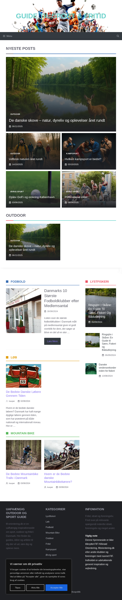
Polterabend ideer (76, 197)
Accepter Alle (56, 587)
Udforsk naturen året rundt (25, 159)
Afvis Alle (35, 587)
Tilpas (17, 587)
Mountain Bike (53, 532)
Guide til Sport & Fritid (61, 16)
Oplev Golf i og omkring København (32, 197)
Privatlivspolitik (73, 592)
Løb (47, 521)
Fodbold (49, 527)
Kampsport (72, 154)
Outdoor (15, 114)
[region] (38, 576)
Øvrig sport (17, 192)
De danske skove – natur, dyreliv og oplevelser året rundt (57, 120)
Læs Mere (52, 341)
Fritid (48, 544)
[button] (118, 36)
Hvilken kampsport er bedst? (83, 159)
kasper (12, 401)
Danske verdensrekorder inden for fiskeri (107, 367)
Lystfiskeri (50, 516)
